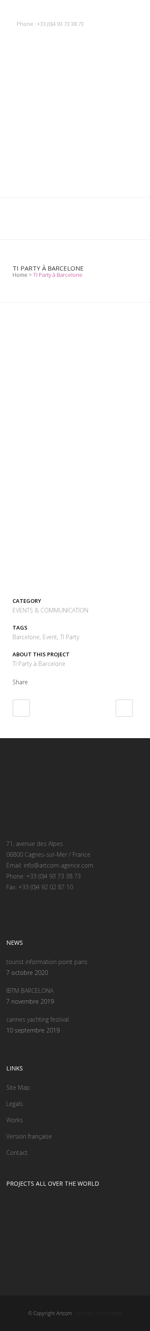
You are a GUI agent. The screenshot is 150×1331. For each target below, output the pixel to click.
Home (20, 274)
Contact (17, 1152)
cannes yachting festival (37, 1019)
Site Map (18, 1087)
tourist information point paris (47, 962)
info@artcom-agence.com (58, 865)
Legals (14, 1104)
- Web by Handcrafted (97, 1313)
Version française (29, 1136)
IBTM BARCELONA (29, 990)
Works (14, 1120)
